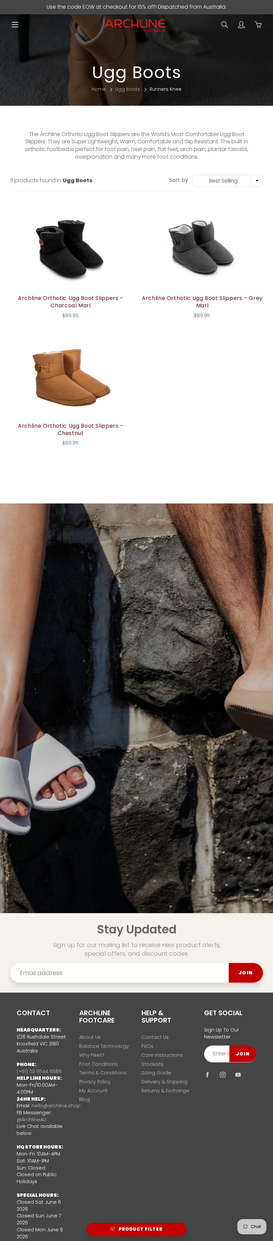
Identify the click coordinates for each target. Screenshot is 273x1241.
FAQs (147, 1046)
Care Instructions (162, 1055)
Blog (84, 1099)
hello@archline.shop (56, 1105)
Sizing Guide (156, 1072)
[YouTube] (238, 1075)
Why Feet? (92, 1055)
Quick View (71, 249)
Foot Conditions (98, 1064)
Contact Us (155, 1037)
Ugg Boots (127, 89)
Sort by (178, 180)
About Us (90, 1037)
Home (99, 89)
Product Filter (140, 1229)
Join (246, 972)
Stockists (152, 1064)
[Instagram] (223, 1075)
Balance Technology (104, 1046)
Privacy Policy (95, 1081)
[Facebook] (207, 1075)
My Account (93, 1090)
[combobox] (228, 181)
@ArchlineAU (31, 1119)
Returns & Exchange (165, 1090)
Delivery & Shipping (164, 1081)
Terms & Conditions (103, 1072)
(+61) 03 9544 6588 (39, 1071)
